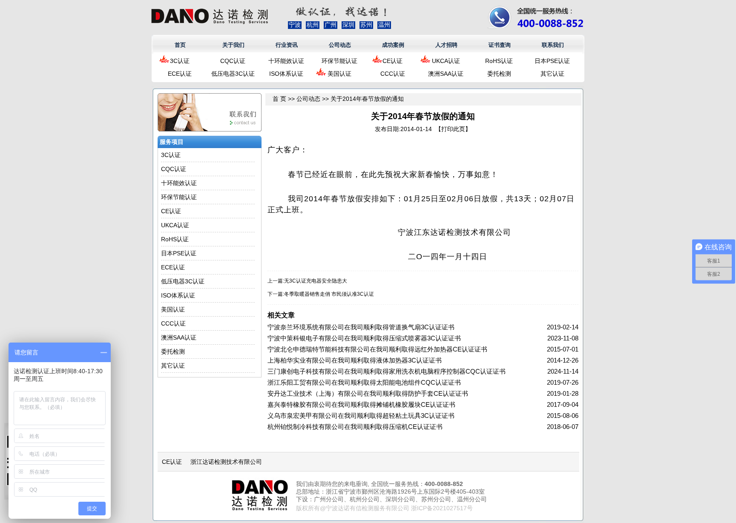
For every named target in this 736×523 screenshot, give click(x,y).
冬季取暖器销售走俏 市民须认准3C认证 (329, 294)
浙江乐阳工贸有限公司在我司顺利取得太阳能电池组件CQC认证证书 (364, 382)
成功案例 (393, 45)
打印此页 (453, 129)
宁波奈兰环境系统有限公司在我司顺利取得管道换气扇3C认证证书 (360, 327)
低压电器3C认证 (233, 73)
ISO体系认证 (286, 73)
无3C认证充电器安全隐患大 (315, 281)
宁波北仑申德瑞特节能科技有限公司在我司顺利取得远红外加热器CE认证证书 (377, 349)
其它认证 (552, 73)
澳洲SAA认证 (445, 73)
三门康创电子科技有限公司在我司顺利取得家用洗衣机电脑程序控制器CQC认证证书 (386, 371)
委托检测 (499, 73)
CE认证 (392, 60)
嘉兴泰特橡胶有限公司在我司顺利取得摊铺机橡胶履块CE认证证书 (361, 404)
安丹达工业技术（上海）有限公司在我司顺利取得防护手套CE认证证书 (367, 393)
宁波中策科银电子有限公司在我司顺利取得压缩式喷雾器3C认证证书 (364, 338)
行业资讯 (287, 45)
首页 (180, 45)
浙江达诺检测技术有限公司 (226, 461)
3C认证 (180, 60)
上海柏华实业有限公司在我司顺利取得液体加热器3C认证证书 (354, 360)
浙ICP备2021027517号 (442, 508)
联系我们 (553, 45)
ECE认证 (180, 73)
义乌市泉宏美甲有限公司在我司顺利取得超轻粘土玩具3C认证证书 (360, 415)
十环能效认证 (286, 60)
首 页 (279, 98)
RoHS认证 (499, 60)
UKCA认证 (446, 60)
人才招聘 (446, 45)
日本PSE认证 (552, 60)
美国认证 (339, 73)
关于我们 (233, 45)
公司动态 (340, 45)
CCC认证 (392, 73)
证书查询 (500, 45)
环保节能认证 (339, 60)
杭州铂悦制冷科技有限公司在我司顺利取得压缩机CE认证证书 (355, 426)
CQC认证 (232, 60)
